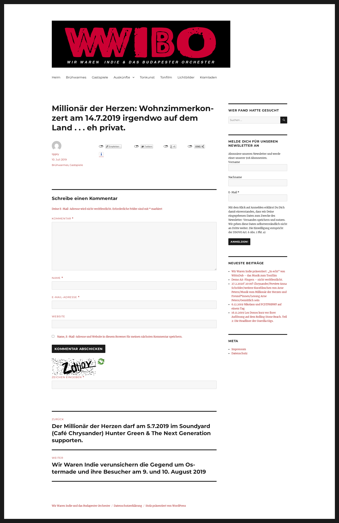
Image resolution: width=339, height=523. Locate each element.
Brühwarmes (76, 77)
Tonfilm (166, 77)
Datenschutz (239, 353)
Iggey (55, 154)
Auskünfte (122, 77)
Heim (56, 77)
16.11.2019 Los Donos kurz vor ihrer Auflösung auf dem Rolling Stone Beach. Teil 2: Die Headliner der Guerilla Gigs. (259, 317)
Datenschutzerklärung (128, 505)
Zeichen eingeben (68, 377)
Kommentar (63, 218)
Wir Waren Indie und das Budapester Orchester (81, 505)
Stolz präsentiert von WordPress (166, 505)
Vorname (234, 162)
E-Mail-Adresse (66, 297)
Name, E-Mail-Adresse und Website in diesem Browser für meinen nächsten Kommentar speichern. (119, 336)
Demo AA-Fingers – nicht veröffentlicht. (257, 279)
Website (58, 316)
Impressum (238, 349)
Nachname (235, 177)
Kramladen (208, 77)
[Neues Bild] (101, 361)
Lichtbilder (186, 77)
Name (57, 278)
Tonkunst (147, 77)
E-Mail (233, 192)
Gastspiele (100, 77)
